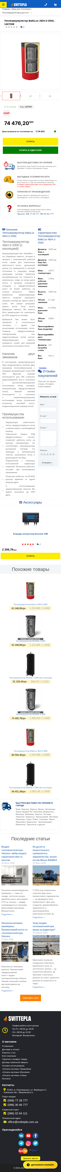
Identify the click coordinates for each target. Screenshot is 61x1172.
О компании (7, 1046)
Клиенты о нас (9, 1053)
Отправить (47, 462)
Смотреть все (31, 998)
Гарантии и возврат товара (14, 1059)
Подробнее (6, 914)
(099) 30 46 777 (18, 1104)
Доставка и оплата (10, 1049)
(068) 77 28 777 (18, 1100)
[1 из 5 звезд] (41, 454)
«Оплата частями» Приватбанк (16, 1069)
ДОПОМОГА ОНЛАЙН (42, 1164)
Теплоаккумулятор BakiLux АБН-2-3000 (30, 751)
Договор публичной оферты (15, 1062)
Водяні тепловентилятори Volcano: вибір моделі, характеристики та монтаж (14, 853)
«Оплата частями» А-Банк (14, 1075)
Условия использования (13, 1066)
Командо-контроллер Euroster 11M (30, 534)
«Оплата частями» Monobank (16, 1072)
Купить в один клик (30, 150)
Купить (31, 141)
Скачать (43, 368)
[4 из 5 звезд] (50, 454)
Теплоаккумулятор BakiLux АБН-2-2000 (30, 604)
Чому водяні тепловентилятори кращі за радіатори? (44, 926)
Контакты (6, 1078)
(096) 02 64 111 (17, 1113)
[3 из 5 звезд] (47, 454)
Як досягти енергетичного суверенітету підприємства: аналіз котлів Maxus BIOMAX (45, 853)
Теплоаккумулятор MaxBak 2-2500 (30, 714)
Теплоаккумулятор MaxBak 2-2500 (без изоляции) (30, 678)
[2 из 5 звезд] (44, 454)
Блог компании (9, 1056)
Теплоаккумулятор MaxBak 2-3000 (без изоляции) (30, 788)
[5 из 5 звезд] (53, 454)
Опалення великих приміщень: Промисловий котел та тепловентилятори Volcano (14, 930)
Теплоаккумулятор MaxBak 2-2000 (30, 641)
